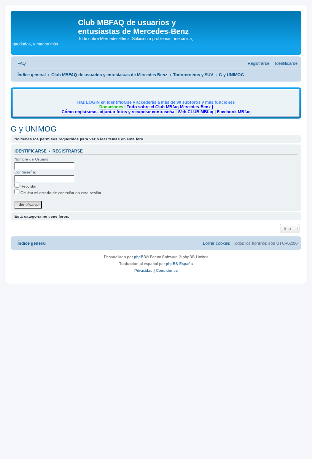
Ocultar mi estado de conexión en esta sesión (60, 193)
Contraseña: (25, 172)
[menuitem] (20, 63)
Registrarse (68, 151)
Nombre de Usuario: (31, 159)
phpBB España (179, 264)
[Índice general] (45, 25)
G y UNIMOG (34, 129)
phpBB (140, 257)
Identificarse (30, 151)
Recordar (28, 186)
